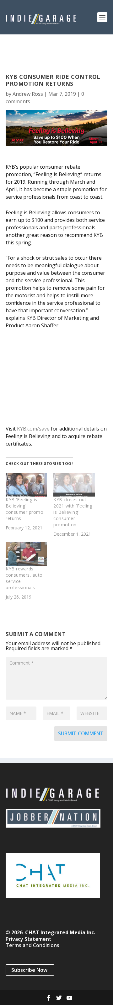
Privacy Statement (28, 939)
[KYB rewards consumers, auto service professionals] (26, 554)
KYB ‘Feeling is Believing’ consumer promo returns (24, 509)
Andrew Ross (28, 93)
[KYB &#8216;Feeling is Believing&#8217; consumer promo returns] (26, 484)
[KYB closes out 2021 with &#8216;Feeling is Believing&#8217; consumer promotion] (74, 484)
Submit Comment (81, 733)
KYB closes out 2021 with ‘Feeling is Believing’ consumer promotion (72, 512)
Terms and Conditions (32, 945)
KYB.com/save (33, 428)
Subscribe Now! (30, 970)
